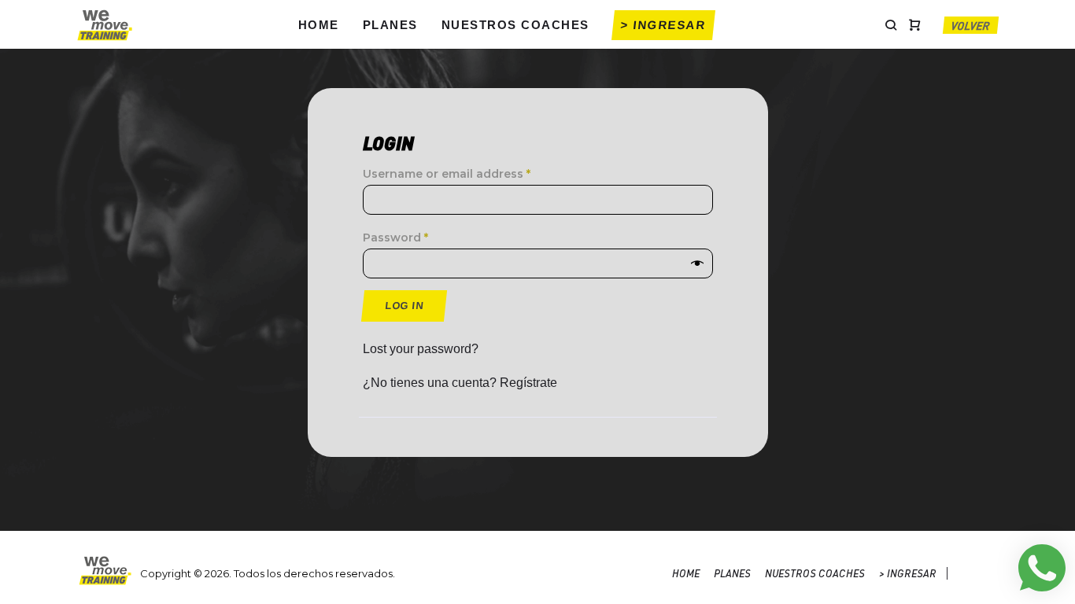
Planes (390, 24)
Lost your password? (420, 348)
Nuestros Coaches (515, 24)
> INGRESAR (663, 24)
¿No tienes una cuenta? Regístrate (460, 382)
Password (395, 237)
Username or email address (446, 174)
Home (318, 24)
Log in (403, 305)
